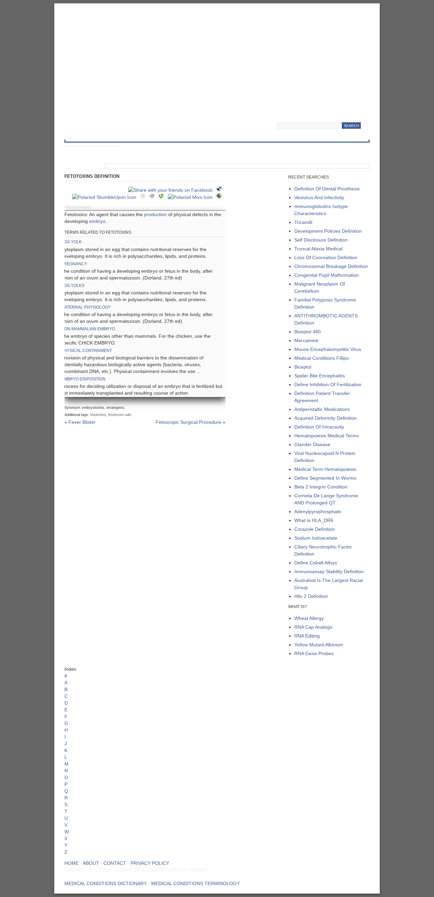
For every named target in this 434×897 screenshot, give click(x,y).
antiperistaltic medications (322, 409)
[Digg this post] (144, 197)
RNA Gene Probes (314, 653)
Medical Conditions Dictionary (119, 117)
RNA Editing (307, 636)
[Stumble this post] (106, 197)
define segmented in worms (325, 478)
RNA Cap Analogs (313, 627)
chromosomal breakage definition (331, 266)
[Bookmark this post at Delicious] (220, 190)
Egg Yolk (71, 241)
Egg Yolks (72, 285)
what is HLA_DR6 (313, 520)
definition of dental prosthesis (327, 188)
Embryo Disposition (83, 379)
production (155, 214)
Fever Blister (82, 422)
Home (71, 863)
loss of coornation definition (325, 257)
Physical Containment (86, 350)
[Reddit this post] (153, 197)
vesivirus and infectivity (319, 197)
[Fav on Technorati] (162, 197)
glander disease (312, 444)
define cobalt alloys (315, 562)
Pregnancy (74, 264)
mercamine (306, 340)
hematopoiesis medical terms (326, 435)
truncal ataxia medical (318, 248)
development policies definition (328, 231)
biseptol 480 (307, 331)
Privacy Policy (150, 863)
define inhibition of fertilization (327, 384)
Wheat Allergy (309, 618)
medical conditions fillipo (321, 358)
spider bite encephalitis (319, 375)
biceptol (302, 367)
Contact (114, 863)
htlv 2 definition (311, 596)
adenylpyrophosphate (317, 511)
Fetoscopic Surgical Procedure (188, 422)
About (91, 863)
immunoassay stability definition (329, 571)
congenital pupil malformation (326, 275)
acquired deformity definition (325, 418)
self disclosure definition (321, 240)
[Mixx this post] (192, 197)
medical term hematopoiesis (325, 469)
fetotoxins (98, 415)
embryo (97, 221)
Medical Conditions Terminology (195, 883)
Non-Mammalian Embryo (88, 329)
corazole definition (314, 529)
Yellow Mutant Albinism (318, 644)
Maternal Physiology (86, 307)
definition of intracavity (319, 427)
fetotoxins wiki (119, 415)
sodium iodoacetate (315, 538)
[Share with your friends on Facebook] (172, 190)
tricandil (303, 222)
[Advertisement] (217, 57)
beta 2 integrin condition (321, 486)
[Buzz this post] (220, 197)
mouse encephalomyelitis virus (327, 349)
